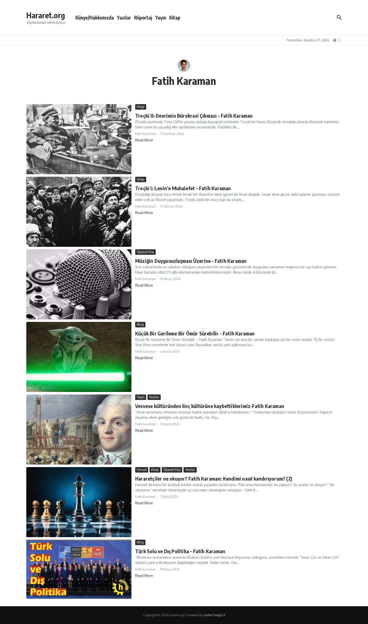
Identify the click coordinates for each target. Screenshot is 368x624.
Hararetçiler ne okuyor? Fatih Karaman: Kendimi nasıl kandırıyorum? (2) (213, 478)
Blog (140, 324)
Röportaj (143, 18)
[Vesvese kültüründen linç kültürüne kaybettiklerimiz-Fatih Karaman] (78, 429)
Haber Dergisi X (214, 615)
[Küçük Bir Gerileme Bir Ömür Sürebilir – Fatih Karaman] (78, 357)
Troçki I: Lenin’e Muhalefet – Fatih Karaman (183, 188)
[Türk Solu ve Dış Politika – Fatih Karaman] (78, 569)
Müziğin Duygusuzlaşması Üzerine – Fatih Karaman (191, 261)
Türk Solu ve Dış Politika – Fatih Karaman (180, 551)
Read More (144, 140)
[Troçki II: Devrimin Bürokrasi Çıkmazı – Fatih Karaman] (78, 139)
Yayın (160, 18)
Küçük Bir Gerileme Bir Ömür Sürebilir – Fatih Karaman (195, 333)
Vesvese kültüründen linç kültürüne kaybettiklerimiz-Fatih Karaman (209, 406)
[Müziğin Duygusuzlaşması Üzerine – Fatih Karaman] (78, 284)
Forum (141, 470)
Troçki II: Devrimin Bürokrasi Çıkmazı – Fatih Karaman (194, 115)
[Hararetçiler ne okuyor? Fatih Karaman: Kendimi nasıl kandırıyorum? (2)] (78, 502)
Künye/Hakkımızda (94, 18)
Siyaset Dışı (145, 252)
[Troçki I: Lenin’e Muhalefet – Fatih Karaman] (78, 212)
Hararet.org (45, 15)
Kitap (174, 18)
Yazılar (124, 18)
